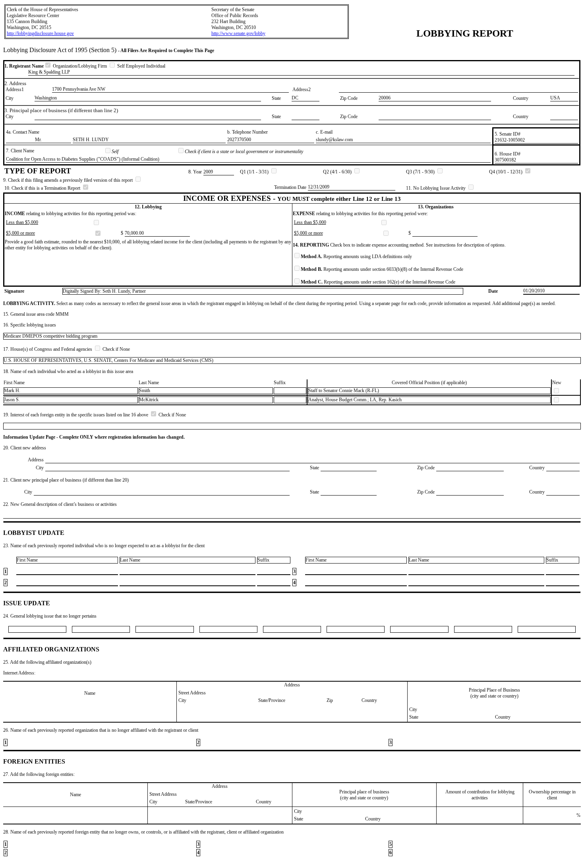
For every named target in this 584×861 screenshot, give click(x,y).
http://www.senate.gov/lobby (238, 33)
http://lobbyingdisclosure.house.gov (40, 33)
